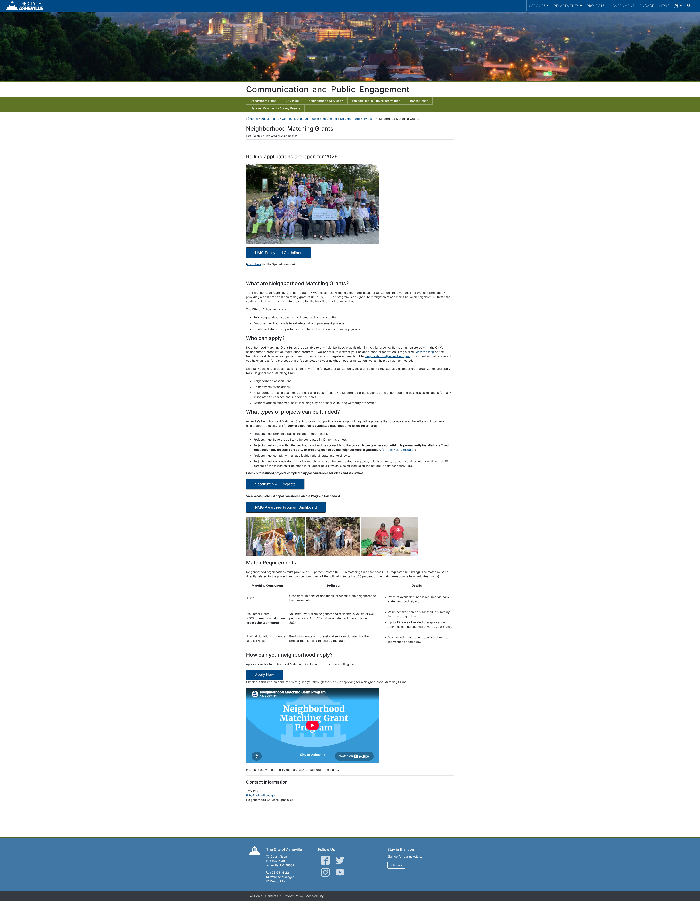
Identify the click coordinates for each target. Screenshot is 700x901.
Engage (646, 6)
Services (537, 6)
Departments (566, 6)
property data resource (399, 450)
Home (257, 896)
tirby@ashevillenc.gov (261, 795)
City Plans (292, 101)
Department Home (263, 101)
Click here (254, 264)
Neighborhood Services (324, 101)
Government (622, 6)
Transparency (418, 101)
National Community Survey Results (275, 108)
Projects (596, 6)
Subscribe (396, 865)
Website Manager (282, 877)
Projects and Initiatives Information (376, 101)
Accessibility (315, 896)
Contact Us (278, 881)
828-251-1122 (279, 872)
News (664, 6)
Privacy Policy (293, 896)
